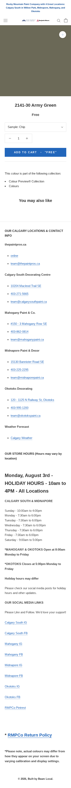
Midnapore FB (14, 675)
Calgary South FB (16, 633)
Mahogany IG (13, 643)
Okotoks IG (12, 686)
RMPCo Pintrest (15, 707)
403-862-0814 (19, 331)
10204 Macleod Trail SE (26, 286)
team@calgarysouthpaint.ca (29, 301)
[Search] (59, 20)
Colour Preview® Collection (26, 181)
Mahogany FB (14, 654)
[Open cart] (65, 20)
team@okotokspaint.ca (25, 415)
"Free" (35, 152)
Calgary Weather (21, 438)
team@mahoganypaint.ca (27, 339)
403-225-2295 (19, 369)
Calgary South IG (16, 622)
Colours (14, 186)
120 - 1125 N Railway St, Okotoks (32, 399)
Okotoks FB (12, 697)
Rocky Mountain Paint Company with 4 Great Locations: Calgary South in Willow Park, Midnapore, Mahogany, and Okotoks (35, 7)
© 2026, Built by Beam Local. (35, 778)
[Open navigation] (5, 20)
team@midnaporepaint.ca (27, 377)
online (14, 255)
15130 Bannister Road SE (27, 361)
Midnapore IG (13, 665)
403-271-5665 (19, 293)
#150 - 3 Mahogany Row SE (29, 323)
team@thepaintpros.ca (25, 263)
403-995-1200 (19, 407)
